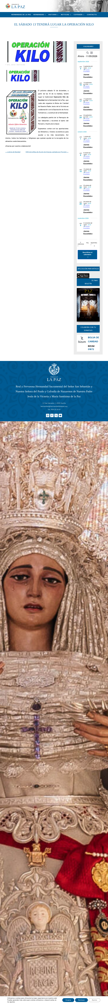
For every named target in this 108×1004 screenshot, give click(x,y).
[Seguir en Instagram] (47, 415)
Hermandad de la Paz (21, 15)
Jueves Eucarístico (87, 75)
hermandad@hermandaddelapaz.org (54, 406)
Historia (52, 15)
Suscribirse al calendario (87, 253)
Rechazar (81, 1000)
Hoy (87, 243)
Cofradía (78, 15)
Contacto (92, 15)
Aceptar (68, 1000)
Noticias (65, 15)
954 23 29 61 (55, 409)
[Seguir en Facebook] (52, 415)
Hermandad (38, 15)
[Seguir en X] (56, 415)
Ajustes (94, 1000)
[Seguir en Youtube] (60, 415)
